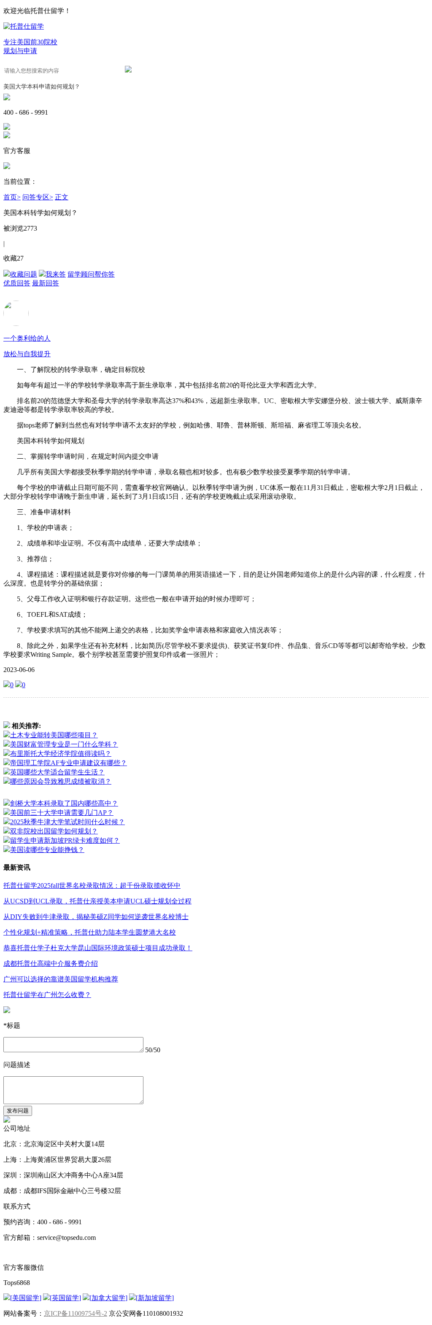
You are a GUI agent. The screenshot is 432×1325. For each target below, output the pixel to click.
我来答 (56, 274)
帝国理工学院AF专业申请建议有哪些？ (68, 762)
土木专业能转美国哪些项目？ (54, 735)
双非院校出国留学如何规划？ (54, 831)
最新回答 (45, 283)
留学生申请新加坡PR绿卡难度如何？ (65, 840)
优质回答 (16, 283)
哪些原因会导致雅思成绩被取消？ (60, 781)
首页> (12, 197)
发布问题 (18, 1110)
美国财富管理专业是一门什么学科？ (64, 744)
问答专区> (37, 197)
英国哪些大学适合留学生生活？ (57, 772)
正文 (61, 197)
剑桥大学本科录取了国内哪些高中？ (64, 803)
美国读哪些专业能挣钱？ (47, 849)
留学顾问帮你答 (91, 274)
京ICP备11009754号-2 (75, 1313)
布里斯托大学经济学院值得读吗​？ (60, 753)
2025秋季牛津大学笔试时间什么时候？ (67, 821)
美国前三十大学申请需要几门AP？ (61, 812)
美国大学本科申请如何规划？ (41, 86)
